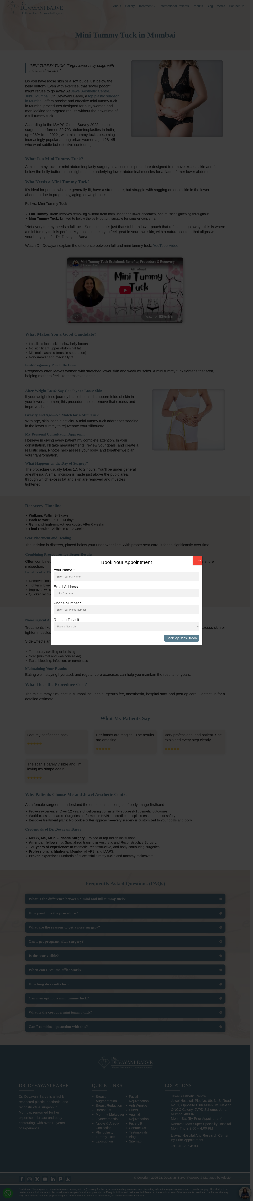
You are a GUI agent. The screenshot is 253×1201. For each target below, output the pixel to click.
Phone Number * (67, 603)
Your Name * (64, 570)
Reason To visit (66, 620)
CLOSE (197, 560)
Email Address (66, 587)
